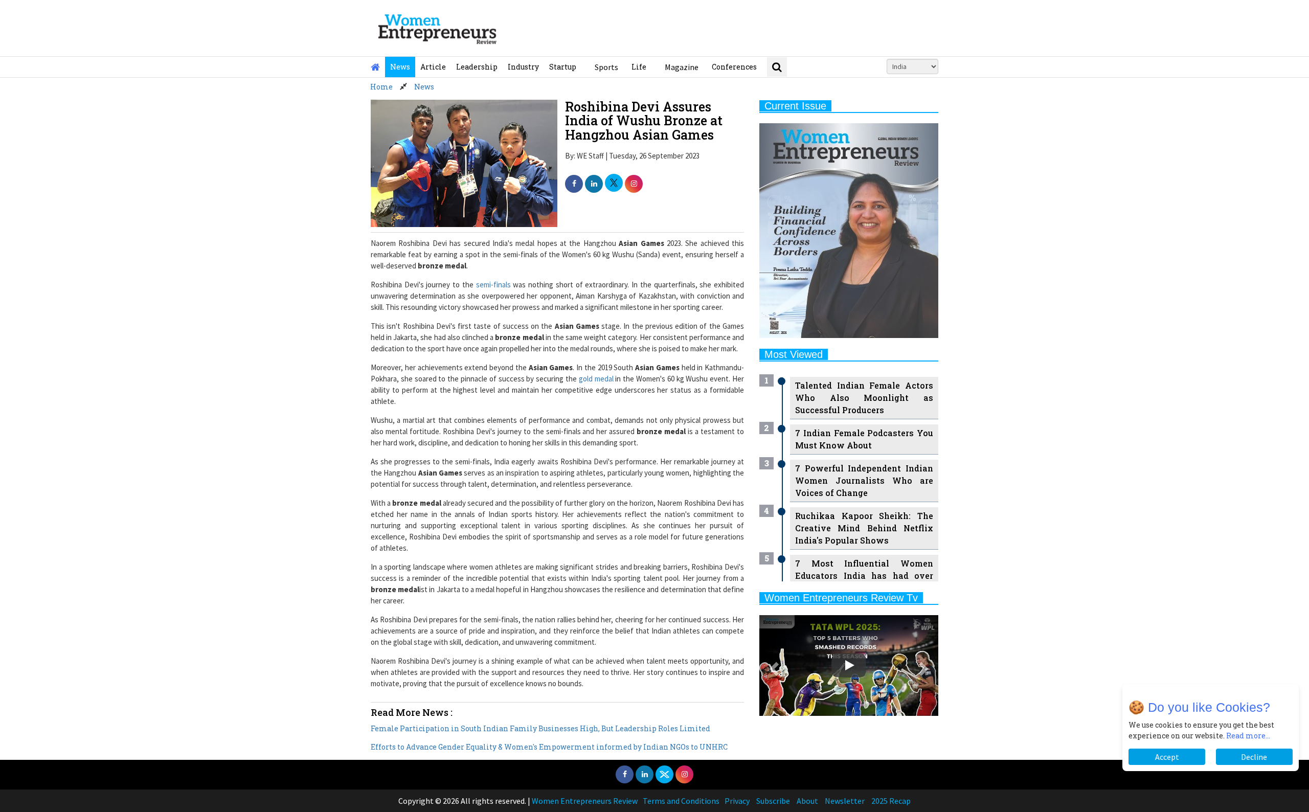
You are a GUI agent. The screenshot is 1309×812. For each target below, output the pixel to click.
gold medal (596, 379)
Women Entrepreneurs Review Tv (841, 597)
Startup (562, 67)
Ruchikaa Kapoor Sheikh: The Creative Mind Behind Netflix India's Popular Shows (864, 528)
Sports (606, 67)
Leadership (477, 67)
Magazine (681, 67)
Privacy (737, 801)
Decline (1254, 757)
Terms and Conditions (681, 801)
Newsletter (845, 801)
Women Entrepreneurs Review (585, 801)
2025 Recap (891, 801)
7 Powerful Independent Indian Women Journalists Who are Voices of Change (864, 480)
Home (381, 87)
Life (638, 67)
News (400, 67)
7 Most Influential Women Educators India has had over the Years (864, 575)
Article (433, 67)
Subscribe (773, 801)
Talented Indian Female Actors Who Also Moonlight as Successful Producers (864, 397)
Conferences (734, 67)
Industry (523, 67)
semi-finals (493, 284)
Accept (1167, 757)
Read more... (1248, 735)
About (807, 801)
